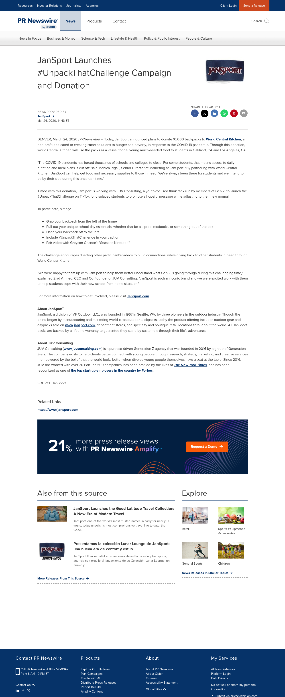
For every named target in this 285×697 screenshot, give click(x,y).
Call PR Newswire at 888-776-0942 (44, 669)
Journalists (73, 5)
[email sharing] (244, 113)
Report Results (91, 687)
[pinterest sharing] (234, 113)
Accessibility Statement (161, 682)
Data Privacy (219, 678)
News (70, 21)
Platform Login (221, 673)
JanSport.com (138, 296)
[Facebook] (23, 690)
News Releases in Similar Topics (205, 573)
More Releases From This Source (61, 578)
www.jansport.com (80, 325)
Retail (185, 529)
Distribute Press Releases (98, 682)
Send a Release (254, 5)
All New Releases (223, 669)
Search (256, 20)
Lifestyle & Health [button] (124, 38)
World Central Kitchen (223, 139)
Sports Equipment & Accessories (232, 531)
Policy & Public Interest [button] (162, 38)
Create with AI (90, 678)
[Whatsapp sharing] (224, 113)
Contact (119, 21)
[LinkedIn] (18, 690)
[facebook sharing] (195, 113)
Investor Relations (49, 5)
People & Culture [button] (198, 38)
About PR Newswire (159, 669)
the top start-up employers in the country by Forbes (112, 370)
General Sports (192, 563)
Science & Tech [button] (93, 38)
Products (94, 21)
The (190, 364)
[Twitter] (28, 690)
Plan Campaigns (92, 673)
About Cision (154, 673)
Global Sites (154, 689)
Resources (25, 5)
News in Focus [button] (29, 38)
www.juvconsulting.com (83, 348)
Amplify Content (92, 691)
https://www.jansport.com (57, 409)
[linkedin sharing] (214, 113)
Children (224, 563)
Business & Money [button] (61, 38)
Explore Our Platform (95, 669)
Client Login (228, 5)
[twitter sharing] (204, 114)
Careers (151, 678)
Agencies (92, 5)
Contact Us (24, 685)
